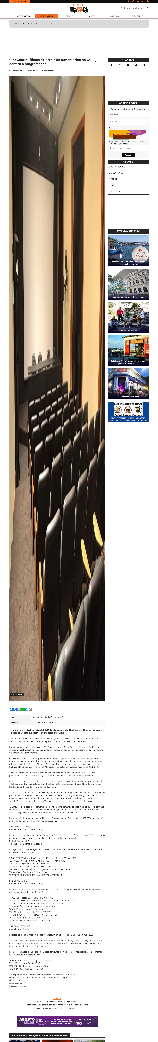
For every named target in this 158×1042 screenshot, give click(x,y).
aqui (57, 821)
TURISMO (69, 16)
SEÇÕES (128, 161)
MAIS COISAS (115, 16)
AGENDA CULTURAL (24, 16)
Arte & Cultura (33, 24)
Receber (128, 155)
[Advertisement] (79, 43)
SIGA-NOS (128, 59)
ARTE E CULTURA (46, 16)
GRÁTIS (92, 16)
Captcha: (112, 128)
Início (17, 24)
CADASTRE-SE (137, 16)
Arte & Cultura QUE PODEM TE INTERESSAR (39, 1035)
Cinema (49, 24)
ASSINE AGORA (128, 103)
